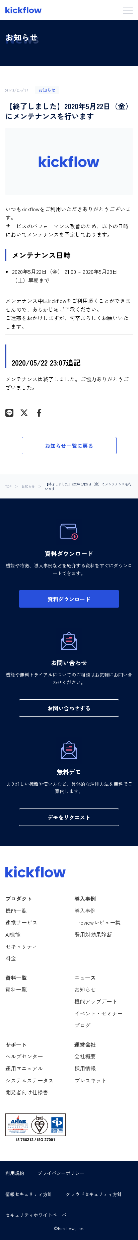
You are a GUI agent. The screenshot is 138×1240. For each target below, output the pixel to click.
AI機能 (12, 934)
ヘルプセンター (24, 1056)
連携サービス (21, 922)
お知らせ (28, 486)
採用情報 (85, 1068)
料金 (10, 958)
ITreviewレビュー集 (97, 922)
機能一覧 (16, 911)
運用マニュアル (24, 1068)
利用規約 (14, 1173)
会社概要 (85, 1056)
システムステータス (29, 1080)
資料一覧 (16, 989)
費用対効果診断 (93, 934)
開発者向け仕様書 (26, 1092)
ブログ (82, 1025)
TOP (8, 486)
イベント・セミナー (98, 1013)
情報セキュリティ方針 (28, 1194)
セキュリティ (21, 946)
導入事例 (85, 911)
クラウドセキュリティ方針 (94, 1194)
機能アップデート (95, 1001)
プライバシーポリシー (61, 1173)
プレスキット (90, 1080)
